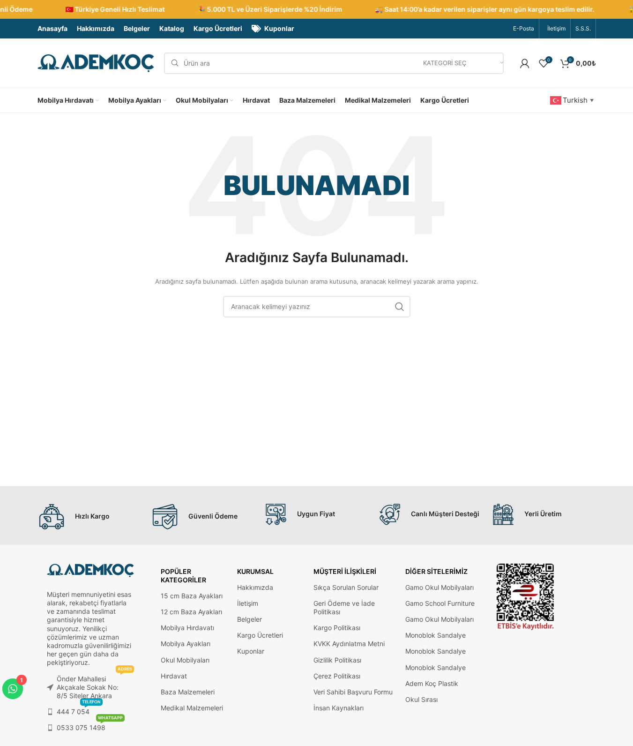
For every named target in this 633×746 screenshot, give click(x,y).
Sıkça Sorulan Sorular (346, 587)
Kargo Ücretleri (260, 635)
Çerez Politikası (336, 676)
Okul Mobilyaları (185, 660)
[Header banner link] (316, 9)
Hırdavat (174, 676)
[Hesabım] (524, 63)
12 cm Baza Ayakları (191, 612)
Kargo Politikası (336, 628)
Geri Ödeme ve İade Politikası (344, 607)
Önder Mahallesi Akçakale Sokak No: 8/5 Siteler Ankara (94, 685)
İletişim (247, 603)
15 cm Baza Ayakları (192, 596)
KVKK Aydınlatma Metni (349, 644)
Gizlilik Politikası (337, 660)
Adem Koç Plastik (431, 683)
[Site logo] (96, 62)
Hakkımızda (255, 587)
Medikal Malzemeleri (192, 708)
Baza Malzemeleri (188, 692)
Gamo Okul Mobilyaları (439, 587)
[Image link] (525, 596)
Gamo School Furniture (440, 603)
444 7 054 (79, 710)
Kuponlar (250, 651)
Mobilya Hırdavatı (187, 628)
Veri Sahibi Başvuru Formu (353, 692)
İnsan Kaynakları (338, 708)
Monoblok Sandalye (435, 635)
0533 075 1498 (90, 725)
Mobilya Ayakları (185, 644)
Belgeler (249, 619)
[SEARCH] (399, 306)
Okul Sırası (421, 699)
